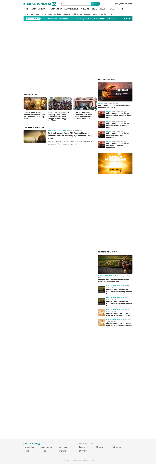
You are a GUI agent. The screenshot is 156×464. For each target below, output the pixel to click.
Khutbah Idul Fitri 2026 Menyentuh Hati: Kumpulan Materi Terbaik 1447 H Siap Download (66, 19)
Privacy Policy (46, 448)
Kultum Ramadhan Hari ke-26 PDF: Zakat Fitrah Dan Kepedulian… (117, 145)
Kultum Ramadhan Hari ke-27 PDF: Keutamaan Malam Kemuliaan (117, 135)
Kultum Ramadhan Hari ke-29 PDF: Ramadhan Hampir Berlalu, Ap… (118, 115)
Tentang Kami (29, 448)
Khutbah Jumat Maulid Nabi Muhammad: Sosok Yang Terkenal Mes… (119, 292)
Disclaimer (63, 448)
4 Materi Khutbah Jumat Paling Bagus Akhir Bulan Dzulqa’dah (83, 115)
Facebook (84, 447)
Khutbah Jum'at (53, 130)
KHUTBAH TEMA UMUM (107, 252)
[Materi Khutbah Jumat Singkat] (40, 4)
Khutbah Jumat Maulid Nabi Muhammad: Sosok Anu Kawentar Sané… (113, 281)
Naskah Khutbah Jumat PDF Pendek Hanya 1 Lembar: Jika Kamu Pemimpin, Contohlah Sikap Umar (70, 136)
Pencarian (95, 4)
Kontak (26, 451)
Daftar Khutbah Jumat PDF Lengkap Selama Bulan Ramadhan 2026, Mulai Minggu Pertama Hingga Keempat (34, 117)
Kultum (100, 103)
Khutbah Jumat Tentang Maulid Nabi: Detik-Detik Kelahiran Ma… (119, 324)
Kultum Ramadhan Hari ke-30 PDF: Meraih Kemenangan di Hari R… (114, 106)
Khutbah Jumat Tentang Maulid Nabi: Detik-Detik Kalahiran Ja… (118, 314)
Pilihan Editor (30, 94)
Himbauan (62, 451)
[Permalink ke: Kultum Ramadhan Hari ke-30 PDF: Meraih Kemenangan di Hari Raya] (115, 92)
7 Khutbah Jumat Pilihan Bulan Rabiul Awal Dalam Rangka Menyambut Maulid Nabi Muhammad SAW (58, 116)
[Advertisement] (78, 39)
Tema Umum (62, 130)
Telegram (84, 451)
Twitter (101, 447)
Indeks (43, 451)
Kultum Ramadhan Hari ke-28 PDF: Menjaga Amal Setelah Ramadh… (117, 125)
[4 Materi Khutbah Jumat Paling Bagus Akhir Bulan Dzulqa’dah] (85, 103)
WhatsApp (119, 447)
